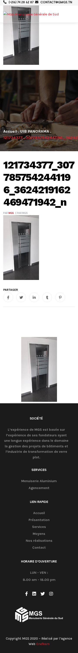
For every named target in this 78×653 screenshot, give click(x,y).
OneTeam (43, 644)
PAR (8, 212)
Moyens (39, 534)
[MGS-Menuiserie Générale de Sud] (31, 14)
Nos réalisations (39, 541)
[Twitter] (43, 594)
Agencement (39, 488)
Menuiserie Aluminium (39, 481)
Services (39, 527)
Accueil (39, 513)
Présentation (39, 520)
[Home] (10, 131)
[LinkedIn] (34, 594)
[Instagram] (51, 594)
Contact (39, 548)
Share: (10, 290)
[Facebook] (26, 594)
